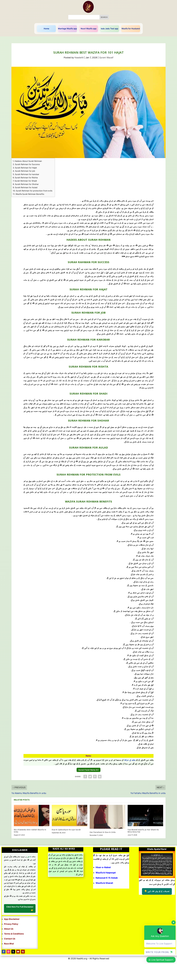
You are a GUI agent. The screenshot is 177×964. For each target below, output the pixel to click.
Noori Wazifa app (88, 28)
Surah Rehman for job (25, 171)
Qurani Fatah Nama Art (88, 770)
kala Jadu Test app (109, 28)
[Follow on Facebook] (4, 952)
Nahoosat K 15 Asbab (107, 878)
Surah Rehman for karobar (27, 174)
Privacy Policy (11, 924)
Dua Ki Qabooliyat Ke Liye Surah (66, 829)
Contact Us (9, 938)
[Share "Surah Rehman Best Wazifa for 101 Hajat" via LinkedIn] (99, 776)
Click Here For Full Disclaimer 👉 (19, 908)
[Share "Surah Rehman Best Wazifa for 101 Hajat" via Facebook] (85, 776)
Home (46, 28)
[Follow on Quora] (23, 952)
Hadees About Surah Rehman (28, 161)
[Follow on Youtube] (18, 952)
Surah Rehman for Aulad (26, 187)
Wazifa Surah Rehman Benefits (30, 194)
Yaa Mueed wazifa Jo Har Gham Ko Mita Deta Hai (143, 830)
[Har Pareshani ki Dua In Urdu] (107, 817)
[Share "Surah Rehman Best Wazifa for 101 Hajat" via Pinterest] (94, 776)
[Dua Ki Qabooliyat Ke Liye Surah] (69, 815)
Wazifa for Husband (130, 28)
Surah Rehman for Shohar (27, 184)
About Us (8, 929)
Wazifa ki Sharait (104, 883)
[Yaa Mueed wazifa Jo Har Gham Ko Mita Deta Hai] (145, 815)
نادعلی (29, 856)
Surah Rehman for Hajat (26, 167)
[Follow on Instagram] (8, 952)
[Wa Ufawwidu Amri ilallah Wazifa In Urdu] (31, 815)
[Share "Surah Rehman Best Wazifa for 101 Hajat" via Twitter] (90, 776)
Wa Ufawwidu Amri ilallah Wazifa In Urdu (30, 830)
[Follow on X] (13, 952)
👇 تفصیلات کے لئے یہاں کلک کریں (156, 891)
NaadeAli (79, 57)
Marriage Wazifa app (67, 28)
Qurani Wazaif (106, 57)
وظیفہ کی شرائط (130, 759)
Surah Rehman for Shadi (26, 181)
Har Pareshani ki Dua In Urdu (103, 832)
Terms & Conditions (14, 934)
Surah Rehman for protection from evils (34, 190)
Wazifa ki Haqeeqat (106, 872)
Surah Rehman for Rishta (26, 177)
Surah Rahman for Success (27, 164)
